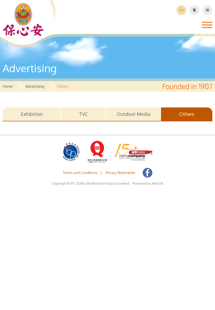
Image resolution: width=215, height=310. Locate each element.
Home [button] (8, 86)
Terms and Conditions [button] (80, 172)
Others (186, 114)
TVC (83, 114)
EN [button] (181, 10)
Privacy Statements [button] (120, 172)
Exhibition (32, 114)
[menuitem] (181, 10)
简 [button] (207, 10)
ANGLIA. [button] (158, 183)
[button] (23, 19)
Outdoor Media (133, 114)
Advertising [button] (34, 86)
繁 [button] (194, 10)
